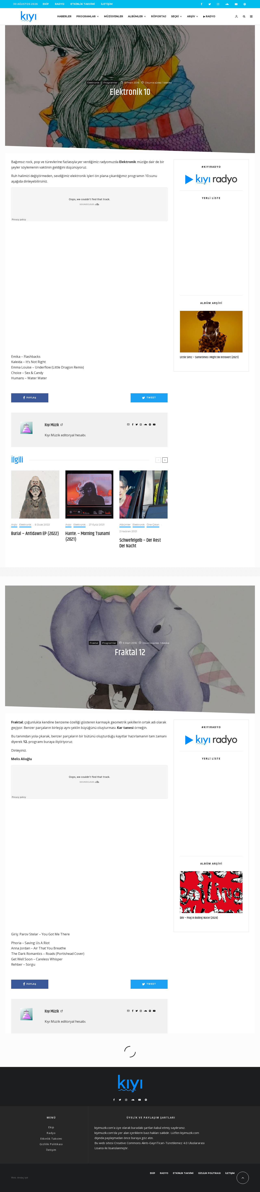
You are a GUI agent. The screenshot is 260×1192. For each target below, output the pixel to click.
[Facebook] (201, 4)
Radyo (59, 3)
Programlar (86, 16)
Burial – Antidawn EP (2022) (35, 534)
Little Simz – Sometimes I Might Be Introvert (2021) (209, 357)
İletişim (107, 3)
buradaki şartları (142, 1128)
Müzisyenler (113, 16)
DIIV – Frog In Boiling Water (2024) (199, 918)
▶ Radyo (209, 16)
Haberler (64, 16)
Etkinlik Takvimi (82, 3)
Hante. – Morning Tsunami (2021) (87, 537)
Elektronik (93, 82)
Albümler (135, 16)
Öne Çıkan (153, 524)
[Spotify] (244, 4)
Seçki (175, 16)
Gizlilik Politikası (51, 1144)
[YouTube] (236, 4)
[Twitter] (209, 4)
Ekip (46, 3)
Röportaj (158, 16)
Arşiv (191, 16)
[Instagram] (218, 4)
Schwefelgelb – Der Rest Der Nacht (140, 543)
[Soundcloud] (227, 4)
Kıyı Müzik (52, 425)
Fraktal (94, 642)
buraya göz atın (142, 1138)
